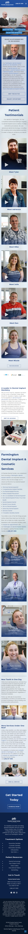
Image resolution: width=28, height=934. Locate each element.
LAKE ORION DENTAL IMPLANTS (14, 910)
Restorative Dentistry (15, 847)
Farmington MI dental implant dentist (15, 526)
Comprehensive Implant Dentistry (12, 489)
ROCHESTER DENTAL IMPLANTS (9, 905)
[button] (25, 3)
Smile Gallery (14, 865)
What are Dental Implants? (10, 487)
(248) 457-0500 (19, 3)
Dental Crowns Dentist (9, 504)
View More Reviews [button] (14, 365)
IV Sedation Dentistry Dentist (11, 513)
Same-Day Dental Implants (10, 508)
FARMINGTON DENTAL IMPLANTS (15, 910)
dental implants (15, 70)
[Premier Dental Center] (7, 3)
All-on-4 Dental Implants (10, 506)
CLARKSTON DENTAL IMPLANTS (9, 908)
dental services (12, 68)
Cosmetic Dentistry (14, 845)
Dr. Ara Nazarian (12, 65)
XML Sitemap (19, 926)
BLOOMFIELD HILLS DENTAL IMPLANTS (16, 907)
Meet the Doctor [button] (14, 93)
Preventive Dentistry (14, 843)
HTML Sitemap (9, 926)
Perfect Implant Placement (11, 493)
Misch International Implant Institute (13, 89)
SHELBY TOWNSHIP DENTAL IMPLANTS (14, 914)
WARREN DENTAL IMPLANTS (17, 916)
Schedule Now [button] (14, 806)
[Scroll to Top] (25, 931)
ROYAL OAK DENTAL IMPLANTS (14, 913)
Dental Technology (14, 861)
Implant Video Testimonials (14, 32)
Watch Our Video (8, 29)
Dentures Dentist (7, 510)
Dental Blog (14, 870)
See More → (14, 852)
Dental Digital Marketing (11, 929)
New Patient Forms (14, 863)
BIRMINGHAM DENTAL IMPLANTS (16, 903)
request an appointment (10, 524)
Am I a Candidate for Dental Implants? (14, 495)
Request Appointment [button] (14, 99)
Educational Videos (14, 867)
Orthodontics (14, 850)
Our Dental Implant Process (11, 491)
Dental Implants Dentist (9, 502)
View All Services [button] (14, 782)
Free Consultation (20, 29)
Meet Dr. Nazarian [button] (10, 418)
